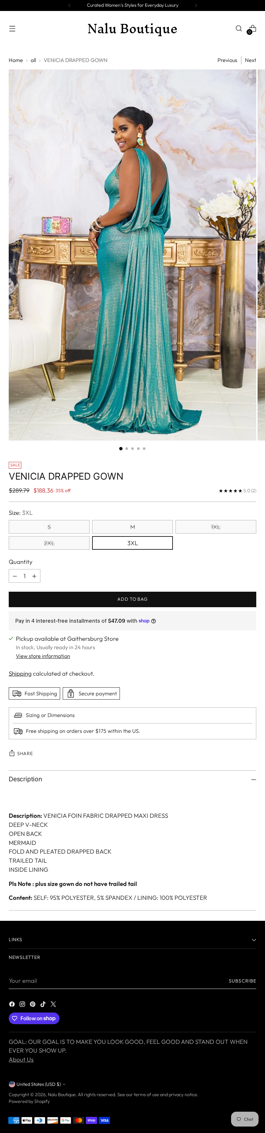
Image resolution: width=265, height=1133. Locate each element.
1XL (215, 527)
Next (250, 60)
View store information (43, 656)
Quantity (20, 562)
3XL (132, 543)
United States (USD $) (38, 1084)
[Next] (196, 5)
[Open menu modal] (12, 28)
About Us (21, 1059)
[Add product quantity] (34, 575)
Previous (227, 60)
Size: (21, 512)
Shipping (20, 673)
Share (25, 753)
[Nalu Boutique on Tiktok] (44, 1005)
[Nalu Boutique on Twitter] (54, 1005)
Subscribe (242, 981)
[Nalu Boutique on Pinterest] (33, 1005)
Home (16, 60)
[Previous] (69, 5)
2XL (49, 543)
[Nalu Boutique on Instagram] (23, 1005)
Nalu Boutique (62, 1094)
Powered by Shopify (29, 1101)
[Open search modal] (239, 28)
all (33, 60)
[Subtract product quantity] (15, 575)
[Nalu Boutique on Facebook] (12, 1005)
